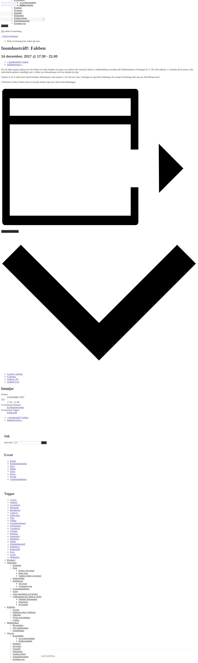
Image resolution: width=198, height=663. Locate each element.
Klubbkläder (18, 630)
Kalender (17, 565)
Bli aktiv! (11, 560)
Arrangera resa (25, 586)
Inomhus (14, 533)
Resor (12, 474)
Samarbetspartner (22, 21)
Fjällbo (13, 520)
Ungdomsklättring (18, 479)
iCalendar (11, 376)
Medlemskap (13, 623)
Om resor (23, 583)
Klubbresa (14, 547)
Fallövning (15, 515)
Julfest (13, 541)
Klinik (13, 461)
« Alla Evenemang (9, 36)
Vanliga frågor (20, 18)
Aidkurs (13, 502)
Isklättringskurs (15, 64)
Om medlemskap (20, 628)
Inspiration (15, 536)
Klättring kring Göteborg (24, 612)
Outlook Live (13, 382)
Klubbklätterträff (17, 544)
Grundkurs (15, 528)
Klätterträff (12, 412)
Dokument (19, 15)
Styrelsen (18, 10)
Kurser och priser (26, 570)
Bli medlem (18, 625)
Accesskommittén (28, 2)
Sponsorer (23, 602)
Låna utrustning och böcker (25, 594)
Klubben (18, 8)
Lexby (13, 554)
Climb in (14, 513)
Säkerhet (17, 615)
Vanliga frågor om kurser (30, 576)
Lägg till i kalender (10, 231)
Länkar (16, 620)
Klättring (11, 607)
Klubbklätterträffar (15, 407)
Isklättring (14, 539)
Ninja (12, 471)
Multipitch (14, 557)
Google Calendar (15, 374)
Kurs (12, 466)
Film (12, 518)
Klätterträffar (18, 578)
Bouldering (15, 510)
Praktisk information (28, 599)
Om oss (10, 633)
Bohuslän (14, 507)
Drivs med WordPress (45, 656)
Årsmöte (18, 13)
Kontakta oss (20, 23)
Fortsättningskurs (18, 523)
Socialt (13, 476)
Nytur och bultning (21, 617)
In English (23, 604)
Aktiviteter (12, 562)
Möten (13, 469)
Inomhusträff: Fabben (17, 62)
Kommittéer (18, 636)
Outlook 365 (13, 379)
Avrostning (15, 505)
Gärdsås (13, 531)
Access (13, 500)
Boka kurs (23, 573)
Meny (4, 26)
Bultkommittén (26, 5)
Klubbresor (18, 581)
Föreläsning (15, 526)
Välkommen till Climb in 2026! (27, 596)
